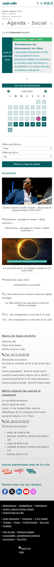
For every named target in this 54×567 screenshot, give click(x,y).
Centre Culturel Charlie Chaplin (18, 509)
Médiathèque (25, 505)
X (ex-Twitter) (12, 492)
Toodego (7, 526)
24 (10, 124)
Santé (31, 39)
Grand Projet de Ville (13, 513)
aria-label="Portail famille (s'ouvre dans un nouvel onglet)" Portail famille (31, 471)
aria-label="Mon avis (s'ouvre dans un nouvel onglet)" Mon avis (7, 471)
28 (32, 124)
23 (44, 118)
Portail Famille (30, 522)
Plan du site (9, 532)
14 (32, 113)
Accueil (5, 11)
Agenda (12, 11)
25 (15, 124)
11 (16, 113)
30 (44, 124)
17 (10, 118)
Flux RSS (21, 539)
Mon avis (44, 522)
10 (10, 113)
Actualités (9, 173)
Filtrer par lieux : (10, 152)
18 (15, 118)
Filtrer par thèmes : (12, 144)
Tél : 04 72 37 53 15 (17, 421)
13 (27, 113)
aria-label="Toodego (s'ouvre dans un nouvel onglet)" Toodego (19, 471)
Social (40, 39)
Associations (20, 39)
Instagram (33, 492)
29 (38, 124)
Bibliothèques (9, 505)
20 (27, 118)
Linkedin (19, 492)
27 (27, 124)
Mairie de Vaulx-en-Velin (19, 335)
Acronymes (8, 539)
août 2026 (27, 91)
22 (38, 118)
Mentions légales (25, 532)
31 (10, 130)
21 (32, 118)
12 (21, 113)
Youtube (26, 492)
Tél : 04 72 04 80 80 (17, 354)
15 (38, 113)
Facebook (5, 492)
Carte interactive (11, 519)
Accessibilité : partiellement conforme (21, 535)
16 (44, 113)
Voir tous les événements (27, 85)
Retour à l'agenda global (27, 164)
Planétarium (41, 505)
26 (21, 124)
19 (21, 118)
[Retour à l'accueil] (9, 3)
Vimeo (17, 522)
